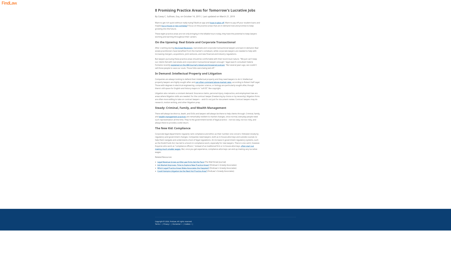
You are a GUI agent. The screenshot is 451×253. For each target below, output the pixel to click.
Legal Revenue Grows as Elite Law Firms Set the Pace (180, 162)
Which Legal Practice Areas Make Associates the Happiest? (183, 168)
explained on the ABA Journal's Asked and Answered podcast (198, 65)
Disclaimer (176, 224)
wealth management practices (172, 116)
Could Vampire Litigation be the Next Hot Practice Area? (182, 171)
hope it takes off (217, 22)
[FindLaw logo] (10, 3)
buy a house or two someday (174, 25)
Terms (157, 224)
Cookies (187, 224)
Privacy (166, 224)
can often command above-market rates (213, 82)
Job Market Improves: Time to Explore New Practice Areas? (183, 165)
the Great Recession (183, 48)
